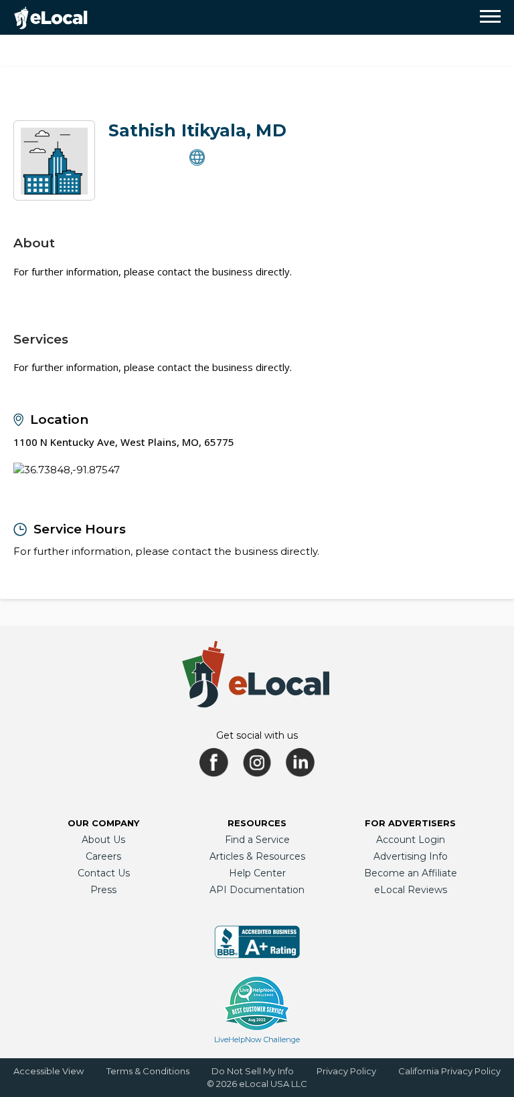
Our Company (103, 823)
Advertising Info (410, 856)
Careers (103, 856)
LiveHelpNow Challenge (257, 1039)
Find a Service (257, 840)
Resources (257, 823)
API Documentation (257, 890)
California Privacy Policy (449, 1071)
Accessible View (48, 1071)
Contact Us (104, 873)
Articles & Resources (257, 856)
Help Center (257, 873)
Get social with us (257, 735)
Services (40, 339)
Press (103, 890)
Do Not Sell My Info (252, 1071)
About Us (103, 840)
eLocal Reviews (410, 890)
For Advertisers (410, 823)
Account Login (410, 840)
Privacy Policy (346, 1071)
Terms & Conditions (147, 1071)
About (34, 243)
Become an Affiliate (410, 873)
